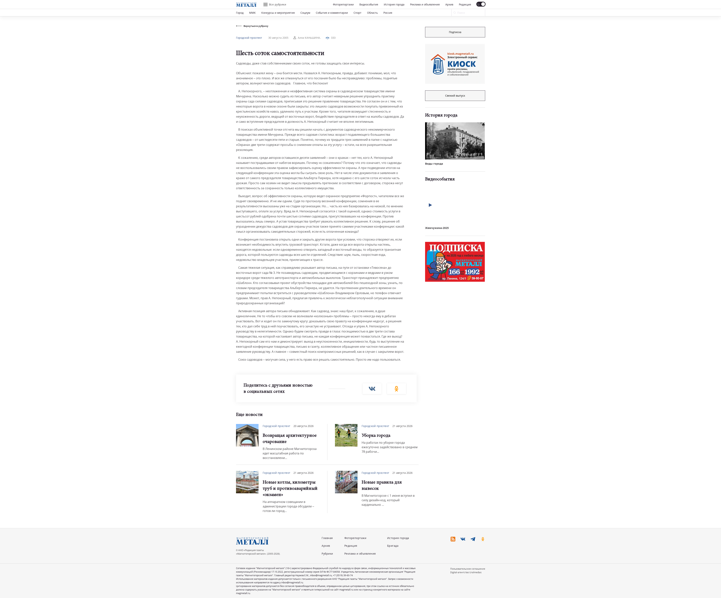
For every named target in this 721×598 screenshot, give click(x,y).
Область (372, 12)
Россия (387, 12)
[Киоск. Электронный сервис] (455, 64)
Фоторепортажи (343, 4)
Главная (327, 538)
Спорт (357, 12)
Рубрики (327, 553)
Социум (305, 12)
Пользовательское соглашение (467, 568)
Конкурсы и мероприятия (278, 12)
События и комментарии (332, 12)
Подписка (455, 32)
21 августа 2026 (402, 426)
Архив (449, 4)
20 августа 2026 (303, 426)
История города (394, 4)
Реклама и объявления (425, 4)
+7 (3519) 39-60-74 (343, 575)
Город (240, 12)
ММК (252, 12)
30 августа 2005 (278, 37)
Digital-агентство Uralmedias (466, 572)
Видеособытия (368, 4)
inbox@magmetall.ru (321, 575)
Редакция (465, 4)
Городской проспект (249, 37)
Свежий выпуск (455, 95)
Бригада (393, 545)
